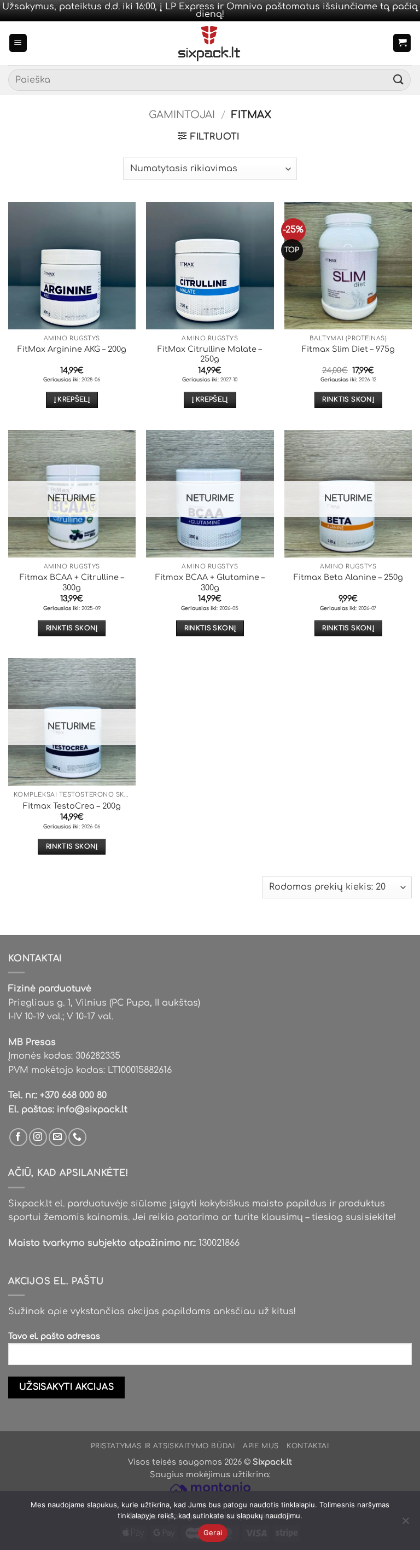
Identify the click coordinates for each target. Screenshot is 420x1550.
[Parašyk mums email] (58, 1137)
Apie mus (261, 1446)
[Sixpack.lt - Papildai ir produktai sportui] (210, 43)
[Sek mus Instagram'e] (38, 1137)
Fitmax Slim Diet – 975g (348, 349)
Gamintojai (182, 114)
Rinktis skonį (348, 399)
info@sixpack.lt (92, 1109)
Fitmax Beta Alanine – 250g (348, 577)
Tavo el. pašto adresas (54, 1336)
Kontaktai (308, 1446)
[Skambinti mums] (77, 1137)
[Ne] (405, 1523)
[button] (18, 43)
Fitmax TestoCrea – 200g (72, 806)
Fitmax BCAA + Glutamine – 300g (210, 582)
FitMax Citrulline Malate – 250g (210, 354)
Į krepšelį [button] (72, 399)
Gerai (212, 1532)
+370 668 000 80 (73, 1095)
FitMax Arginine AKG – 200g (72, 349)
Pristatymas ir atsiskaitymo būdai (163, 1446)
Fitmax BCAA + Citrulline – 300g (72, 582)
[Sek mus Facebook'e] (18, 1137)
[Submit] (399, 80)
